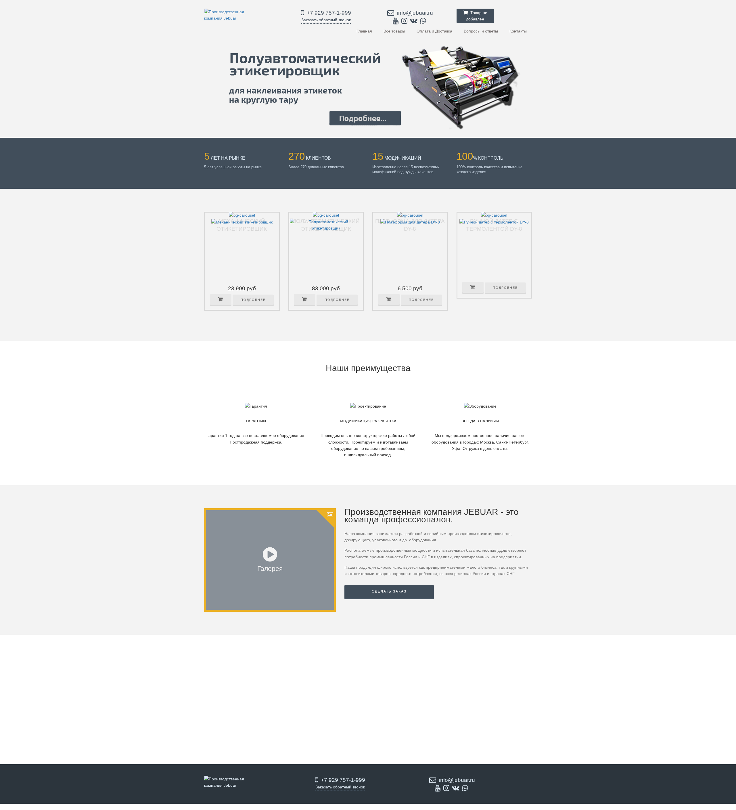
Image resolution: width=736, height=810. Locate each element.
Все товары (394, 31)
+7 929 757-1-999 (328, 13)
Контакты (518, 31)
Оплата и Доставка (434, 31)
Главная (364, 31)
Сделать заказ (389, 591)
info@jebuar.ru (414, 13)
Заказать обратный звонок (326, 20)
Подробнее (253, 299)
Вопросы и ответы (481, 31)
